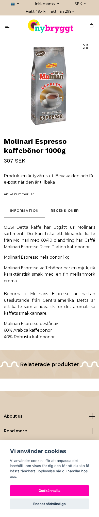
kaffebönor (51, 267)
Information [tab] (24, 210)
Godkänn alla (49, 491)
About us (13, 416)
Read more (15, 431)
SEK (79, 4)
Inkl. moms (45, 4)
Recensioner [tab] (65, 210)
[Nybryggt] (50, 26)
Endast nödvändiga (49, 504)
